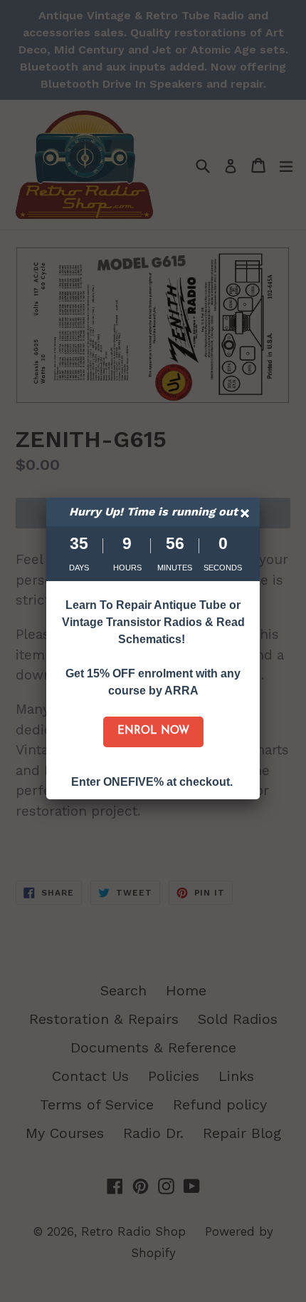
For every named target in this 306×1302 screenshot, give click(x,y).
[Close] (247, 515)
